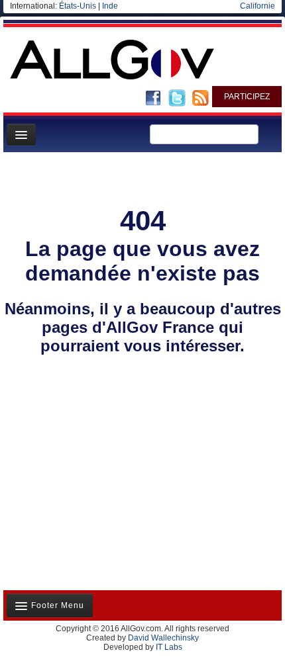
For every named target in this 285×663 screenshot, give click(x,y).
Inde (110, 6)
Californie (257, 6)
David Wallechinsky (163, 637)
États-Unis (77, 6)
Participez (247, 96)
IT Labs (169, 647)
